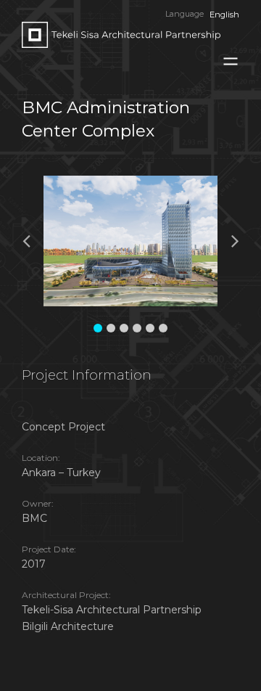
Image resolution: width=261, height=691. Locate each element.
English (224, 14)
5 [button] (150, 328)
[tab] (97, 324)
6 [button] (163, 328)
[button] (33, 240)
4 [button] (137, 328)
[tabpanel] (141, 241)
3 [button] (124, 328)
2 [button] (111, 328)
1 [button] (98, 328)
